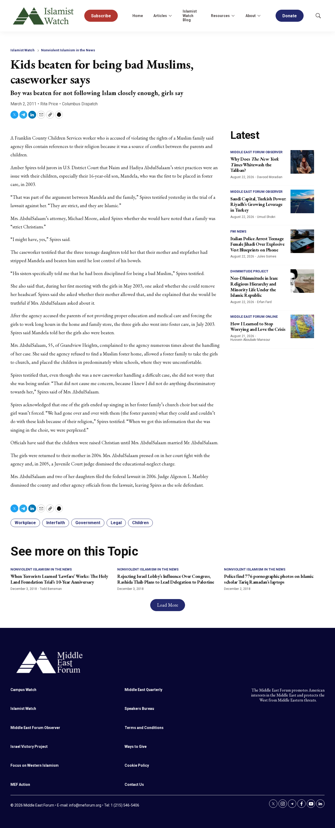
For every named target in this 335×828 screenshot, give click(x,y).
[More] (170, 16)
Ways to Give (136, 746)
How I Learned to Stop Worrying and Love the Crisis (257, 326)
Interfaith (55, 522)
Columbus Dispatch (80, 103)
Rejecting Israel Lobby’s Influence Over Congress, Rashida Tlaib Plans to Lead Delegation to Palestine (165, 579)
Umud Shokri (266, 217)
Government (87, 522)
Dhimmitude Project (249, 271)
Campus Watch (23, 690)
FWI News (238, 231)
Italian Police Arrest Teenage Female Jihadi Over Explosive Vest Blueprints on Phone (257, 244)
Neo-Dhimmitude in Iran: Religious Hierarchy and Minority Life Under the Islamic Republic (254, 286)
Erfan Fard (264, 302)
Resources (220, 16)
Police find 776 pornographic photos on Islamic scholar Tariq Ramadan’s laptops (268, 579)
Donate (289, 15)
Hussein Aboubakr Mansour (250, 340)
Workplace (25, 522)
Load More (167, 605)
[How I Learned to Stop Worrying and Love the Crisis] (302, 326)
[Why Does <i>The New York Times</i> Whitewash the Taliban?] (302, 162)
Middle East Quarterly (143, 690)
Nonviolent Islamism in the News (68, 50)
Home (137, 16)
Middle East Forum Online (254, 317)
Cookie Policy (137, 765)
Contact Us (134, 784)
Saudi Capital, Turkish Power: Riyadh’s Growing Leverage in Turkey (258, 204)
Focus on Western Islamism (34, 765)
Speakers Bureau (139, 708)
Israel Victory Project (29, 746)
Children (140, 522)
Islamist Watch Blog (190, 15)
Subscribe (101, 15)
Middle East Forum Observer (256, 152)
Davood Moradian (269, 177)
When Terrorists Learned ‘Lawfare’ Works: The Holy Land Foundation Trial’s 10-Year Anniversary (59, 579)
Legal (116, 522)
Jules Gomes (266, 256)
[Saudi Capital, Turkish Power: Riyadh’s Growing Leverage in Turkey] (302, 201)
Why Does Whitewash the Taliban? (254, 164)
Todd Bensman (51, 589)
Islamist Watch (22, 50)
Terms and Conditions (144, 728)
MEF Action (20, 784)
